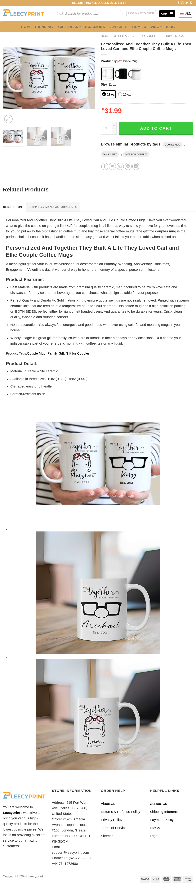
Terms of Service (114, 828)
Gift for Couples (145, 36)
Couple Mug (172, 145)
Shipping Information (165, 812)
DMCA (155, 828)
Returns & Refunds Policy (120, 812)
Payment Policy (162, 820)
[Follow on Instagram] (182, 3)
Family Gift (110, 154)
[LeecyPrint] (25, 13)
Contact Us (158, 804)
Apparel (118, 27)
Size (104, 84)
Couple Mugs (173, 36)
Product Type (111, 61)
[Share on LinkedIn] (135, 166)
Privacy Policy (111, 820)
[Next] (88, 78)
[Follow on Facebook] (178, 3)
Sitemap (107, 836)
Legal (154, 836)
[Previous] (9, 78)
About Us (108, 804)
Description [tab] (12, 206)
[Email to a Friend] (120, 166)
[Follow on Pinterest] (191, 3)
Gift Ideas (68, 27)
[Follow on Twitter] (186, 3)
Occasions (94, 27)
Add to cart (156, 128)
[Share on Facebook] (104, 166)
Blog (170, 27)
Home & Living (145, 27)
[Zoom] (8, 119)
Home (26, 27)
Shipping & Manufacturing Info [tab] (53, 206)
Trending (43, 27)
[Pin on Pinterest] (128, 166)
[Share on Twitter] (112, 166)
